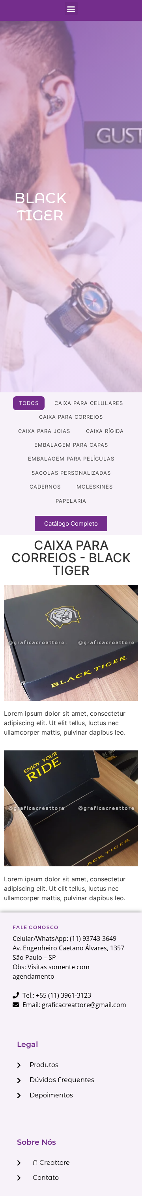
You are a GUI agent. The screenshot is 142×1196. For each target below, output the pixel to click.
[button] (71, 8)
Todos (29, 403)
